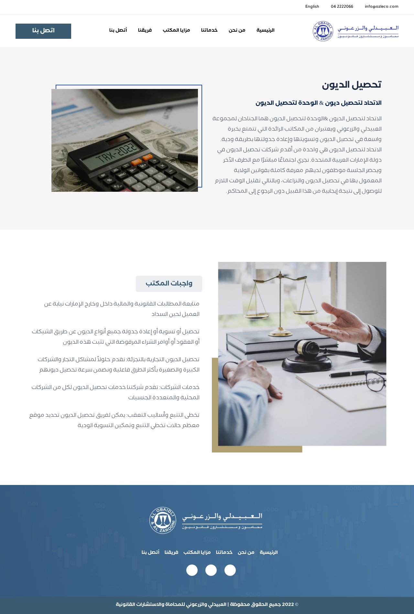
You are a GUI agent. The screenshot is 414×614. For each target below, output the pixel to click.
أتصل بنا (118, 31)
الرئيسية (265, 31)
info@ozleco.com (381, 7)
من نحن (237, 31)
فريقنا (145, 31)
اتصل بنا (43, 31)
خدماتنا (209, 31)
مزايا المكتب (176, 31)
